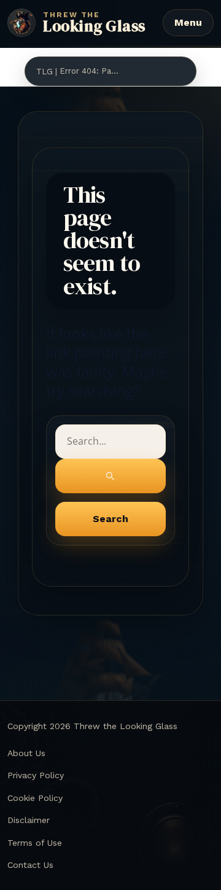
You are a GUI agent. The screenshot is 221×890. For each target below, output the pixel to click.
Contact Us (30, 865)
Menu (188, 22)
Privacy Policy (35, 775)
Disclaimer (28, 820)
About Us (26, 753)
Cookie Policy (35, 798)
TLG (44, 71)
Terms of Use (34, 843)
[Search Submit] (110, 476)
